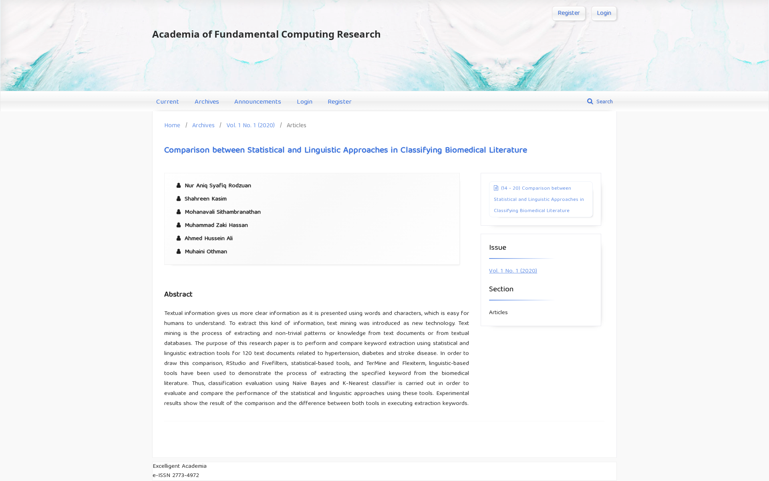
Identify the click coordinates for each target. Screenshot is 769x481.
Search (604, 102)
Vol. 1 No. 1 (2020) (250, 125)
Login (304, 102)
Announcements (257, 102)
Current (167, 102)
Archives (207, 102)
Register (340, 102)
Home (172, 125)
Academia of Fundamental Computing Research (266, 33)
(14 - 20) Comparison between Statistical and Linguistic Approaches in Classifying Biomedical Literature (539, 200)
